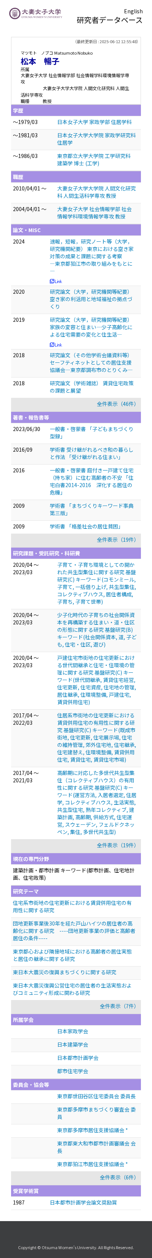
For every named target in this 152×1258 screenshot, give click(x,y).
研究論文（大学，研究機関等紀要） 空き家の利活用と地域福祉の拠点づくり (91, 299)
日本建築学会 (72, 1044)
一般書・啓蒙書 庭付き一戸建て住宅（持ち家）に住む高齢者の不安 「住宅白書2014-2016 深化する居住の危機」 (92, 481)
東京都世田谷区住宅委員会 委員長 (96, 1096)
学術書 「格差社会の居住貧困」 (86, 526)
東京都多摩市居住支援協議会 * (92, 1130)
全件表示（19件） (118, 539)
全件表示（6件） (119, 1177)
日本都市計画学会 (78, 1057)
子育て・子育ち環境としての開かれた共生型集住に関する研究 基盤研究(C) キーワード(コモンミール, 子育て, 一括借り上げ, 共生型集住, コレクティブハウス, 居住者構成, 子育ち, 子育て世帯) (96, 583)
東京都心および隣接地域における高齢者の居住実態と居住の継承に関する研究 (72, 955)
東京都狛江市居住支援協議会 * (92, 1164)
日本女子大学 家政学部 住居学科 (94, 121)
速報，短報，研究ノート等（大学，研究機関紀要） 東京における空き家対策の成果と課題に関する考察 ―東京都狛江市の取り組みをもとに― (92, 256)
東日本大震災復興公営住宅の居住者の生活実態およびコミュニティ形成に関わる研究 (72, 989)
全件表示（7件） (119, 1006)
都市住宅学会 (72, 1071)
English (133, 11)
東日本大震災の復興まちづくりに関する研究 (64, 972)
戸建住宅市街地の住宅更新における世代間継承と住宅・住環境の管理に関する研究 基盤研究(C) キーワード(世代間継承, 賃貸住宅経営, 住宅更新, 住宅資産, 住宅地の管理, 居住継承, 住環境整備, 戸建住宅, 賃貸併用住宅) (96, 680)
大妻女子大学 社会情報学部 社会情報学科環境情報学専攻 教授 (94, 212)
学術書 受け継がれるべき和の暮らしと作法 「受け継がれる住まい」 (92, 453)
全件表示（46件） (118, 403)
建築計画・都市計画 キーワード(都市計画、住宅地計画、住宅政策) (74, 873)
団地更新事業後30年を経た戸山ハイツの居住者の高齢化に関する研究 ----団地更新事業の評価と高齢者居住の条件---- (74, 931)
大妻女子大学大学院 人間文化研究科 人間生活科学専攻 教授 (96, 192)
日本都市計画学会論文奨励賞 (83, 1202)
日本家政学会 (72, 1031)
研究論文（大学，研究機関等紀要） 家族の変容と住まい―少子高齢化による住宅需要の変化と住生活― (91, 327)
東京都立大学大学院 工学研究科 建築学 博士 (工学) (94, 159)
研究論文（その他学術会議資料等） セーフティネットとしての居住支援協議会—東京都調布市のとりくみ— (91, 362)
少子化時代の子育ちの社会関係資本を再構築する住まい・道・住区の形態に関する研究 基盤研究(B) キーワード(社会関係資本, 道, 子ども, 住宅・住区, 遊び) (97, 629)
